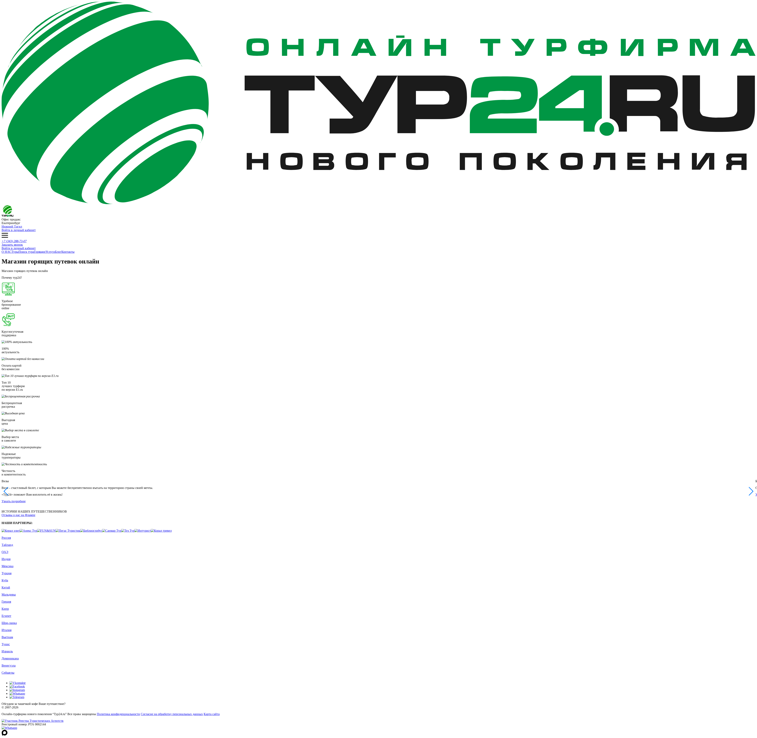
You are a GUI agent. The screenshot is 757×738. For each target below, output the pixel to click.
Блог (58, 251)
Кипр (5, 608)
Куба (5, 580)
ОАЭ (5, 552)
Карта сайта (212, 714)
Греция (6, 601)
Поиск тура (26, 251)
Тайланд (7, 544)
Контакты (68, 251)
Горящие (40, 251)
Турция (6, 573)
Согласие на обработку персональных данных (172, 714)
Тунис (6, 644)
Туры (15, 251)
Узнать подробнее (14, 501)
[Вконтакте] (17, 683)
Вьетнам (7, 637)
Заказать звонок (12, 244)
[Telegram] (16, 697)
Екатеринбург (11, 223)
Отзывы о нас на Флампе (18, 515)
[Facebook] (17, 686)
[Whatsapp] (17, 693)
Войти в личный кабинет (19, 230)
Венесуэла (9, 665)
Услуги (50, 251)
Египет (6, 615)
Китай (6, 587)
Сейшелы (8, 672)
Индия (6, 559)
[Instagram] (17, 690)
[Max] (4, 734)
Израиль (7, 651)
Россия (6, 537)
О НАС (6, 251)
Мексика (7, 566)
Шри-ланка (9, 623)
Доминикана (10, 658)
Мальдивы (9, 594)
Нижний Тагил (12, 226)
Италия (6, 630)
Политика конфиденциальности (118, 714)
